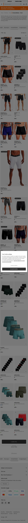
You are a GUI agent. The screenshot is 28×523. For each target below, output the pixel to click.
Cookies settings (14, 265)
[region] (14, 261)
